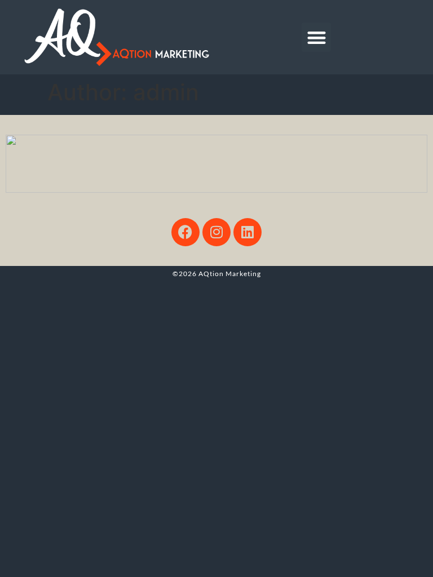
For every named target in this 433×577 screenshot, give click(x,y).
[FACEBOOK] (185, 232)
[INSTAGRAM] (216, 232)
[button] (317, 37)
